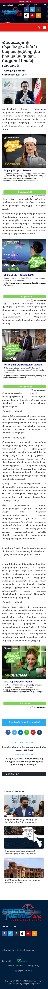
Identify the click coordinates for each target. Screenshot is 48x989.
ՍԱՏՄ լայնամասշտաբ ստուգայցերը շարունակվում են (23, 881)
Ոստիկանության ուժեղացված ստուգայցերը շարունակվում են (20, 852)
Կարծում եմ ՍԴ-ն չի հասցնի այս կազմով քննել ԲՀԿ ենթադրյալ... (21, 820)
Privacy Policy (33, 966)
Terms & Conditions (15, 966)
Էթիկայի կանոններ (23, 970)
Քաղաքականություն (14, 70)
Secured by (7, 961)
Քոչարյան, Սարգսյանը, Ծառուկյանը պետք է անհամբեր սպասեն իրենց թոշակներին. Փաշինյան (24, 761)
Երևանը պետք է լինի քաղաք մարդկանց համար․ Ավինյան (24, 748)
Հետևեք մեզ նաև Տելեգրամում (24, 722)
